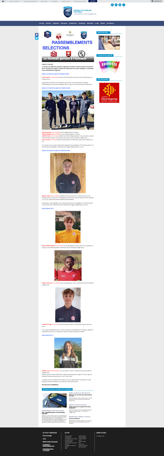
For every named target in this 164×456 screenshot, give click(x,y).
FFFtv (80, 442)
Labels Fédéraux (82, 436)
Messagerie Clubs (101, 436)
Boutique (54, 1)
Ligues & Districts (14, 1)
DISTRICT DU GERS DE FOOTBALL (82, 11)
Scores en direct (82, 441)
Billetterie (44, 1)
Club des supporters (30, 1)
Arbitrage (90, 23)
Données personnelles (48, 445)
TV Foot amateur (82, 438)
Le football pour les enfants (71, 438)
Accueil (41, 23)
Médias (103, 23)
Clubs (97, 23)
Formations (73, 23)
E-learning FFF (68, 437)
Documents (110, 23)
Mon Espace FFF (68, 436)
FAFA (66, 448)
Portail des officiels (80, 1)
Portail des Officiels (83, 445)
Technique (81, 23)
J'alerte (92, 1)
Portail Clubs (66, 1)
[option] (109, 93)
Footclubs (47, 436)
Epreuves (56, 23)
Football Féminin (69, 441)
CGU (44, 439)
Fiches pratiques (82, 437)
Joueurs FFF (81, 444)
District (48, 23)
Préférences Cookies (48, 450)
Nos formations (82, 447)
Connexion (157, 1)
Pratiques (64, 23)
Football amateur (69, 440)
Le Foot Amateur (50, 433)
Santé (80, 440)
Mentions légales (50, 442)
